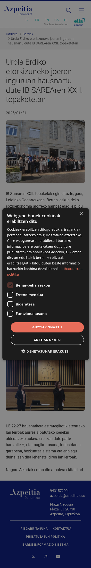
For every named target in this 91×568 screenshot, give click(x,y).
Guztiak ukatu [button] (47, 340)
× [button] (81, 213)
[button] (45, 351)
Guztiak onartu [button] (47, 327)
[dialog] (45, 284)
